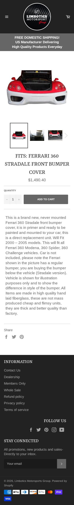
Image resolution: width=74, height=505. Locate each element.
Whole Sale (12, 390)
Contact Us (12, 370)
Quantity (10, 190)
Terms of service (16, 410)
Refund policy (14, 397)
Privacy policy (14, 403)
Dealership (12, 377)
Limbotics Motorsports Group (33, 480)
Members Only (15, 383)
